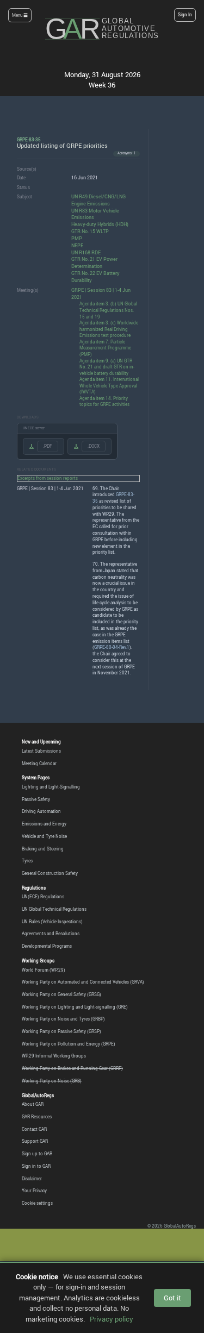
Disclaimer (32, 1178)
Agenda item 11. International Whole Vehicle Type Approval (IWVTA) (109, 385)
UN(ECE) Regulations (43, 896)
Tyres (27, 860)
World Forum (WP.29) (43, 970)
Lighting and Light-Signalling (51, 787)
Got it (172, 1298)
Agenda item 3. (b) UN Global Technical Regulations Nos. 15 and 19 (108, 310)
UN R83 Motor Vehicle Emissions (95, 214)
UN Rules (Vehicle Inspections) (52, 921)
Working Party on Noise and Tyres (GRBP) (63, 1019)
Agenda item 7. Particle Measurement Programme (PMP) (105, 348)
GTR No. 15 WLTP (90, 231)
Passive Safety (36, 799)
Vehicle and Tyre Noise (44, 836)
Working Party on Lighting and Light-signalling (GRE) (75, 1007)
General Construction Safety (50, 873)
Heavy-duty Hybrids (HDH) (99, 224)
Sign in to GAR (36, 1166)
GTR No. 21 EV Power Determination (94, 262)
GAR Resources (37, 1116)
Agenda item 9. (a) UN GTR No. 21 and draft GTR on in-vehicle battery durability (106, 367)
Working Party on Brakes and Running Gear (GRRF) (72, 1068)
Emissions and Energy (44, 824)
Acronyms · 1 (126, 153)
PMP (76, 238)
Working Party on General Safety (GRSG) (61, 994)
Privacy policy (111, 1319)
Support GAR (35, 1141)
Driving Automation (41, 811)
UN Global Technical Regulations (54, 909)
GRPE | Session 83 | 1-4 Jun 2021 (101, 293)
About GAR (33, 1104)
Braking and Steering (43, 849)
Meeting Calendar (39, 763)
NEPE (77, 245)
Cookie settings (37, 1203)
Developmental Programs (47, 946)
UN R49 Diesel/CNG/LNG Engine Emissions (98, 200)
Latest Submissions (41, 751)
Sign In (185, 14)
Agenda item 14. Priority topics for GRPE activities (104, 401)
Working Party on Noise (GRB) (52, 1081)
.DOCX (94, 446)
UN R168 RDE (86, 252)
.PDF (47, 446)
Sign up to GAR (37, 1153)
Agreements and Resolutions (50, 933)
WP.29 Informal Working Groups (54, 1056)
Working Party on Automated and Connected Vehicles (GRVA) (83, 982)
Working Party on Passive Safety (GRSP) (61, 1031)
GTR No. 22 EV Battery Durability (95, 277)
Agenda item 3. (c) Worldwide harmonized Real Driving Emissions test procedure (108, 329)
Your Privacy (34, 1190)
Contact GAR (34, 1129)
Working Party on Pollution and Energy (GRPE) (68, 1044)
